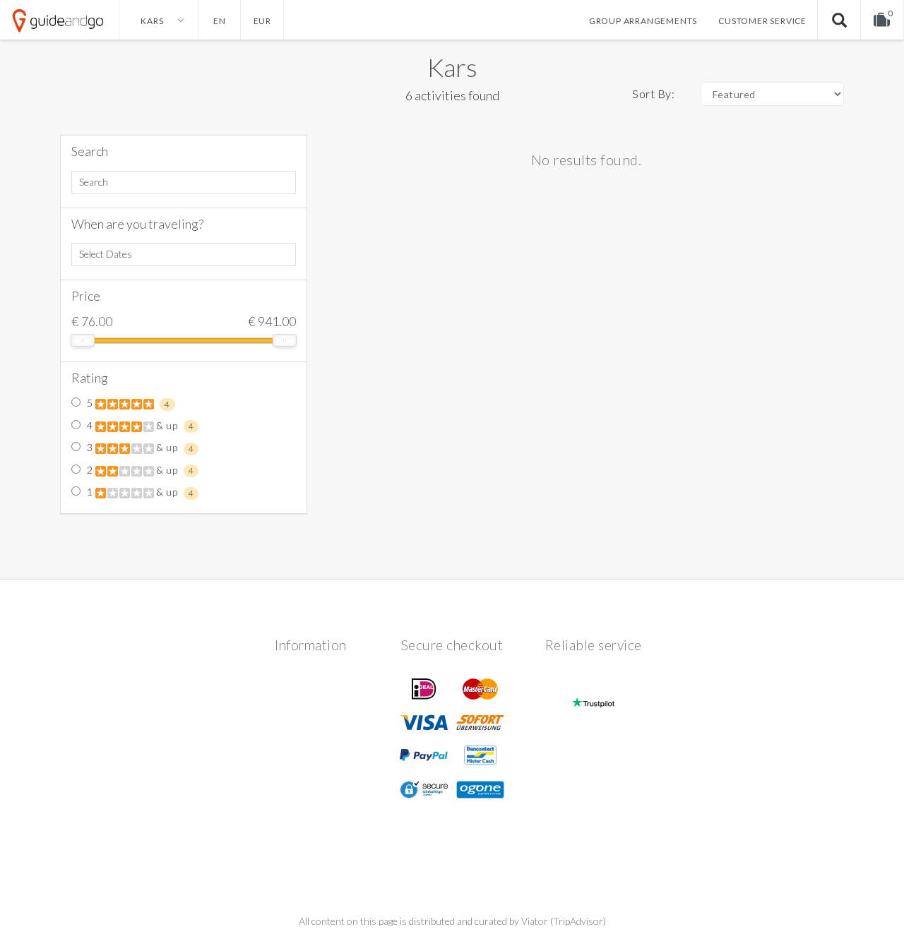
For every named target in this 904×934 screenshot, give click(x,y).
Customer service (762, 21)
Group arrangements (643, 21)
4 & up (139, 425)
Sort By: (653, 93)
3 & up (139, 447)
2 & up (139, 470)
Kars (452, 67)
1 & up (139, 492)
